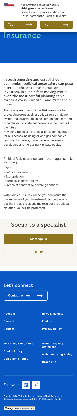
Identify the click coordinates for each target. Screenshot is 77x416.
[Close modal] (70, 5)
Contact (9, 328)
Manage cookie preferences (19, 408)
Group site (49, 362)
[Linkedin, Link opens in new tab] (26, 385)
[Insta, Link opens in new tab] (36, 385)
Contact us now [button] (19, 295)
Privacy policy (52, 328)
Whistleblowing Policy (57, 354)
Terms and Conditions (18, 343)
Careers (9, 321)
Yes (10, 24)
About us (10, 313)
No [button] (46, 24)
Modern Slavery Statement (53, 345)
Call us (38, 252)
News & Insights (52, 313)
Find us (47, 321)
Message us (38, 239)
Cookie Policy (13, 351)
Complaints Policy (16, 358)
